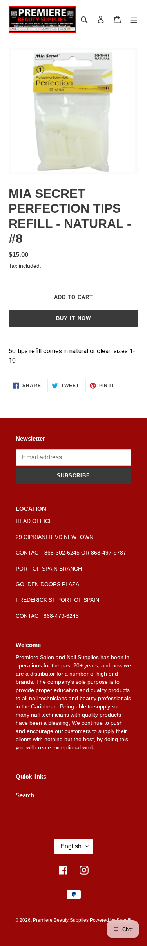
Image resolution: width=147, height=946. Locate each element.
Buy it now (73, 318)
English (71, 846)
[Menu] (133, 19)
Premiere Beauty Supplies (61, 920)
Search (25, 795)
